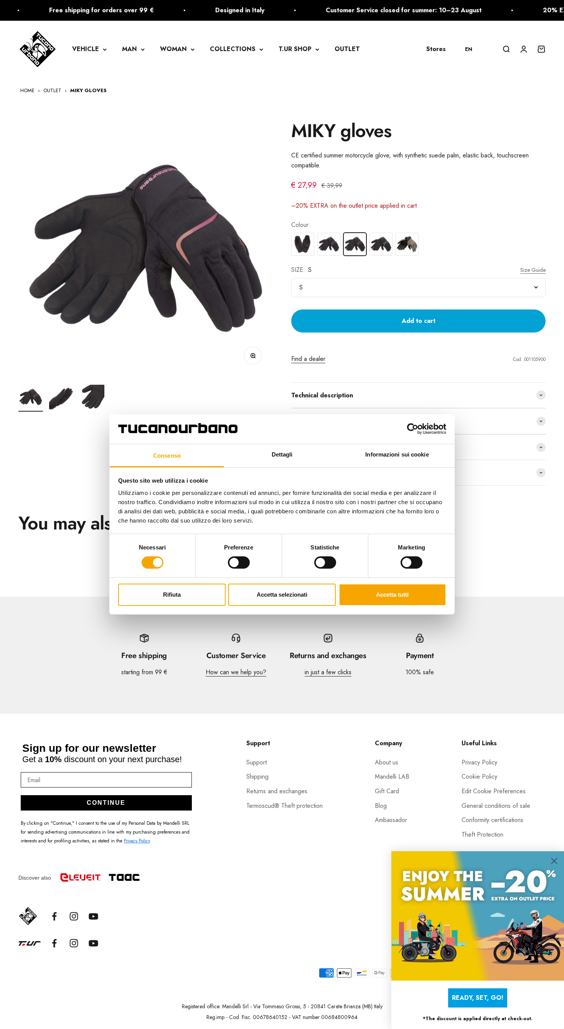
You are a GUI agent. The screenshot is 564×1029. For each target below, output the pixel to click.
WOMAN (173, 49)
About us (386, 762)
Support (256, 762)
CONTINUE (106, 802)
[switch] (239, 562)
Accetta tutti (392, 594)
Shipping (257, 776)
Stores (436, 49)
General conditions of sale (496, 805)
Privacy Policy (137, 840)
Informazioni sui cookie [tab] (397, 454)
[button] (472, 49)
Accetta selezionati (282, 594)
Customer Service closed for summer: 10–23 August (384, 10)
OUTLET (347, 49)
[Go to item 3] (92, 398)
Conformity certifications (492, 820)
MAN (129, 49)
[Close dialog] (554, 861)
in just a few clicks (328, 672)
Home (27, 90)
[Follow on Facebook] (54, 916)
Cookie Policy (479, 776)
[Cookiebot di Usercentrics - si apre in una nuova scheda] (412, 429)
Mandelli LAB (392, 776)
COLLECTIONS (233, 49)
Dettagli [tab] (282, 454)
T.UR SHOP (295, 49)
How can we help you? (236, 672)
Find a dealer (308, 358)
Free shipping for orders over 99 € (82, 10)
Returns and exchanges (276, 791)
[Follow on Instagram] (74, 916)
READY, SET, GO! (477, 997)
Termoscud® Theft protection (284, 805)
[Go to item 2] (61, 398)
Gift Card (387, 791)
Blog (381, 805)
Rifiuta (172, 594)
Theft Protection (482, 834)
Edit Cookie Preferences (494, 791)
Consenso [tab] (167, 455)
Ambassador (391, 820)
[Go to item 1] (30, 398)
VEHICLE (85, 49)
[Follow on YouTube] (93, 916)
